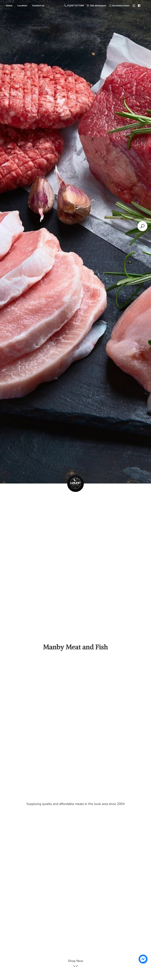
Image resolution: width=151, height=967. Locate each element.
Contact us (38, 5)
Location (22, 5)
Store (9, 5)
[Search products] (142, 226)
